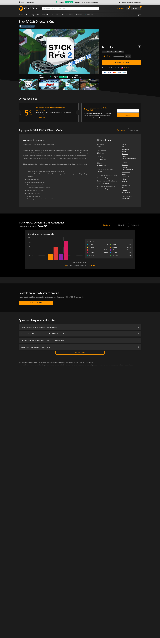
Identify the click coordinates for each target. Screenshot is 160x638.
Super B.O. (125, 181)
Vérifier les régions (129, 68)
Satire (124, 174)
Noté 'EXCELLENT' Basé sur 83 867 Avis (86, 2)
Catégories (33, 15)
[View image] (28, 84)
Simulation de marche (129, 158)
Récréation (106, 225)
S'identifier (120, 8)
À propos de (121, 130)
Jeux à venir (55, 15)
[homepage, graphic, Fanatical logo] (29, 8)
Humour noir (126, 172)
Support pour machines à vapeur (107, 181)
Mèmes (124, 179)
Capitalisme (125, 176)
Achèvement (135, 225)
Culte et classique (127, 169)
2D (123, 187)
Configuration (134, 130)
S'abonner (128, 115)
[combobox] (78, 8)
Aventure (121, 51)
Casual (124, 156)
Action (115, 51)
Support (138, 15)
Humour (124, 167)
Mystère (79, 15)
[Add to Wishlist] (139, 47)
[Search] (97, 8)
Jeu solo (124, 190)
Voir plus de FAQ (80, 353)
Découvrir (22, 15)
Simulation (109, 51)
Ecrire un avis (36, 303)
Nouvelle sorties (67, 15)
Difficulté (121, 225)
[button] (26, 2)
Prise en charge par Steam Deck (107, 175)
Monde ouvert (126, 192)
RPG (104, 51)
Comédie (125, 165)
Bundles (44, 15)
